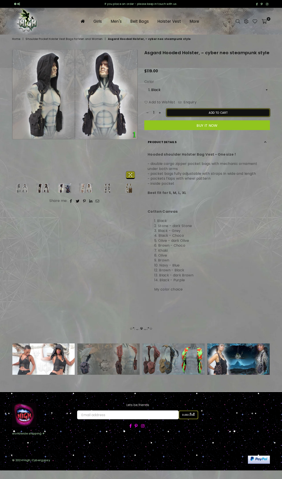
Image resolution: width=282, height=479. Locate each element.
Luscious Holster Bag (238, 352)
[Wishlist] (255, 21)
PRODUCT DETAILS (162, 142)
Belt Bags (139, 21)
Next (134, 115)
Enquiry (189, 102)
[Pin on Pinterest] (84, 200)
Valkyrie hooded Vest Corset (43, 352)
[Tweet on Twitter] (78, 200)
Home (16, 39)
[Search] (238, 21)
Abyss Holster (173, 352)
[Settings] (246, 21)
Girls (97, 21)
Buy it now (207, 125)
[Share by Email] (97, 200)
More (194, 21)
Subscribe (188, 415)
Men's (116, 21)
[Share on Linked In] (91, 200)
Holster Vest (169, 21)
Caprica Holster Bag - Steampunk (108, 352)
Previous (16, 115)
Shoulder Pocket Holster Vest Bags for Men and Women (64, 39)
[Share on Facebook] (71, 200)
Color (149, 81)
